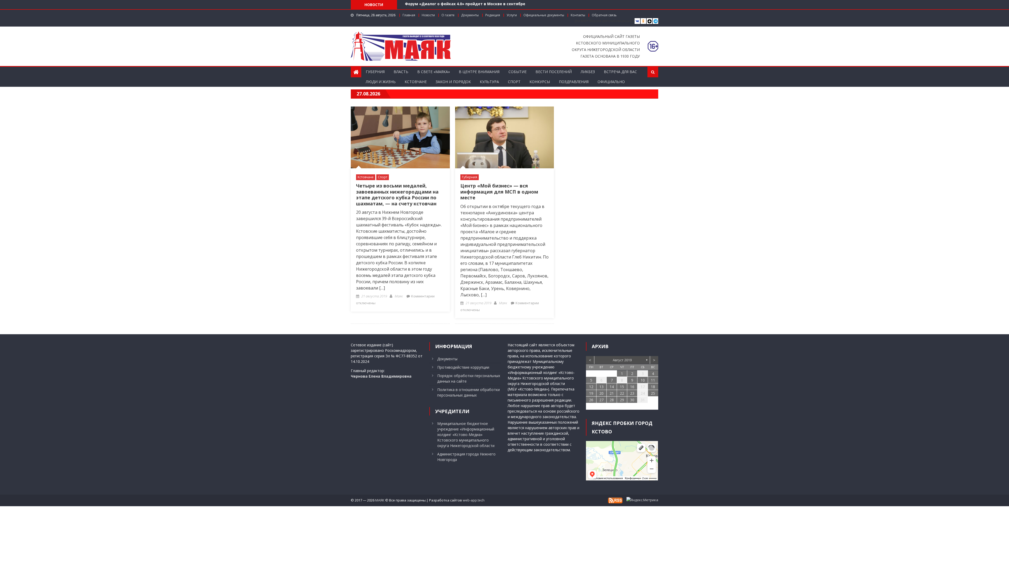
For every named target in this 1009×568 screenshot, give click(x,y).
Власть (401, 71)
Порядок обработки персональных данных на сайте (468, 378)
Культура (489, 81)
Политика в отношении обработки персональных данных (468, 392)
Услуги (512, 15)
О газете (448, 15)
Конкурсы (539, 81)
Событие (517, 71)
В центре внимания (479, 71)
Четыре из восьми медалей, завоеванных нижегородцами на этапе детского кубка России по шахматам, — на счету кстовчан (397, 194)
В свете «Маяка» (433, 71)
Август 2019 (622, 360)
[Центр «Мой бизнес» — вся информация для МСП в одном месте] (504, 137)
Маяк (399, 296)
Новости (428, 15)
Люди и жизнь (381, 81)
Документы (470, 15)
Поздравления (574, 81)
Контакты (578, 15)
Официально (611, 81)
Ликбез (588, 71)
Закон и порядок (453, 81)
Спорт (514, 81)
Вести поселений (554, 71)
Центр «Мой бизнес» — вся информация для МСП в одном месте (499, 191)
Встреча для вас (620, 71)
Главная (409, 15)
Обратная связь (604, 15)
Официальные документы (543, 15)
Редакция (492, 15)
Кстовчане (416, 81)
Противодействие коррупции (463, 367)
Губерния (375, 71)
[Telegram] (655, 21)
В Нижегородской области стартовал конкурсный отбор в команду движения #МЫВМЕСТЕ (496, 5)
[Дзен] (649, 21)
